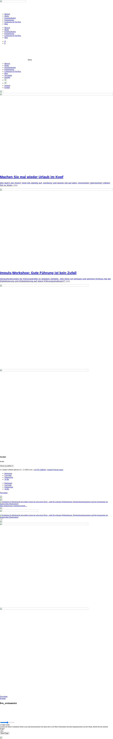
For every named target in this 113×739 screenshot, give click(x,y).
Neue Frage (4, 733)
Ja (1, 731)
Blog (6, 24)
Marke (6, 16)
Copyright (7, 475)
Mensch (7, 14)
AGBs (6, 479)
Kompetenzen (9, 20)
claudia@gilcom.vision (55, 470)
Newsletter (8, 75)
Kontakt (7, 77)
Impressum (8, 473)
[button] (56, 53)
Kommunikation (10, 18)
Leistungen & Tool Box (12, 22)
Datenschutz (8, 477)
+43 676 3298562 (39, 470)
